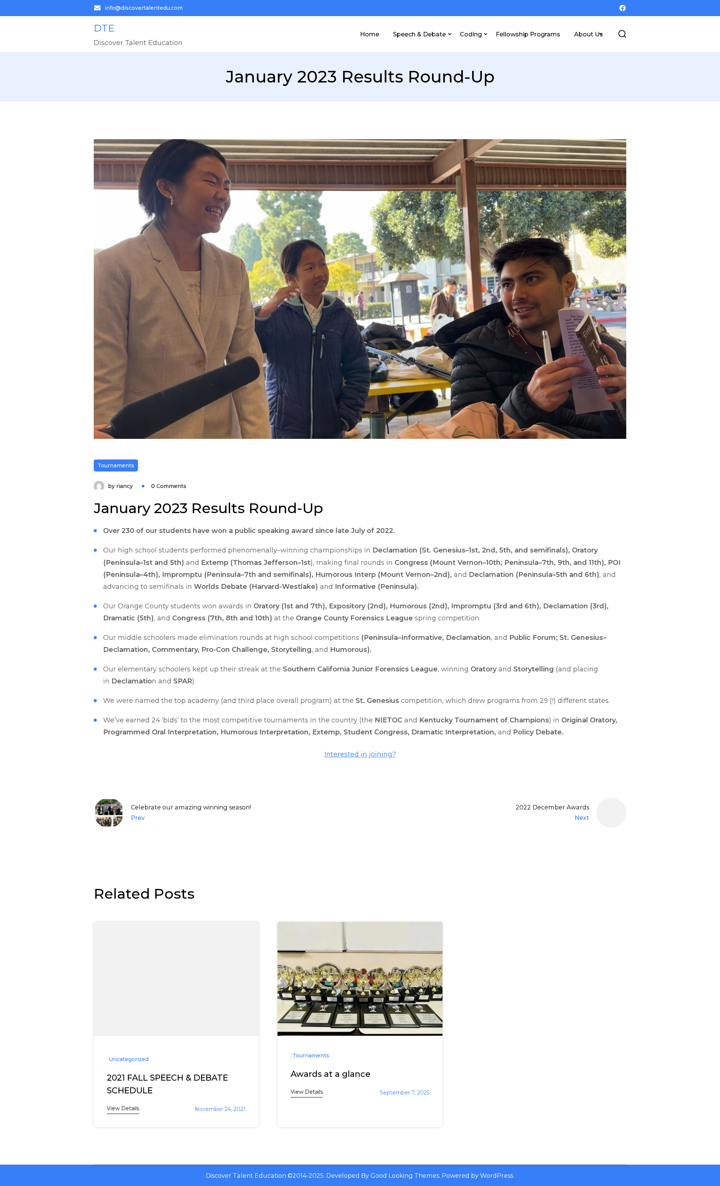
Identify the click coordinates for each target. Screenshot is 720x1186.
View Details (123, 1108)
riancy (124, 486)
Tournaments (116, 465)
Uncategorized (128, 1059)
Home (369, 34)
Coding (471, 34)
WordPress (496, 1175)
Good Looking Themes (404, 1175)
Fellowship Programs (528, 34)
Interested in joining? (360, 754)
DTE (104, 28)
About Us (588, 34)
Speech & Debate (419, 34)
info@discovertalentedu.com (144, 8)
